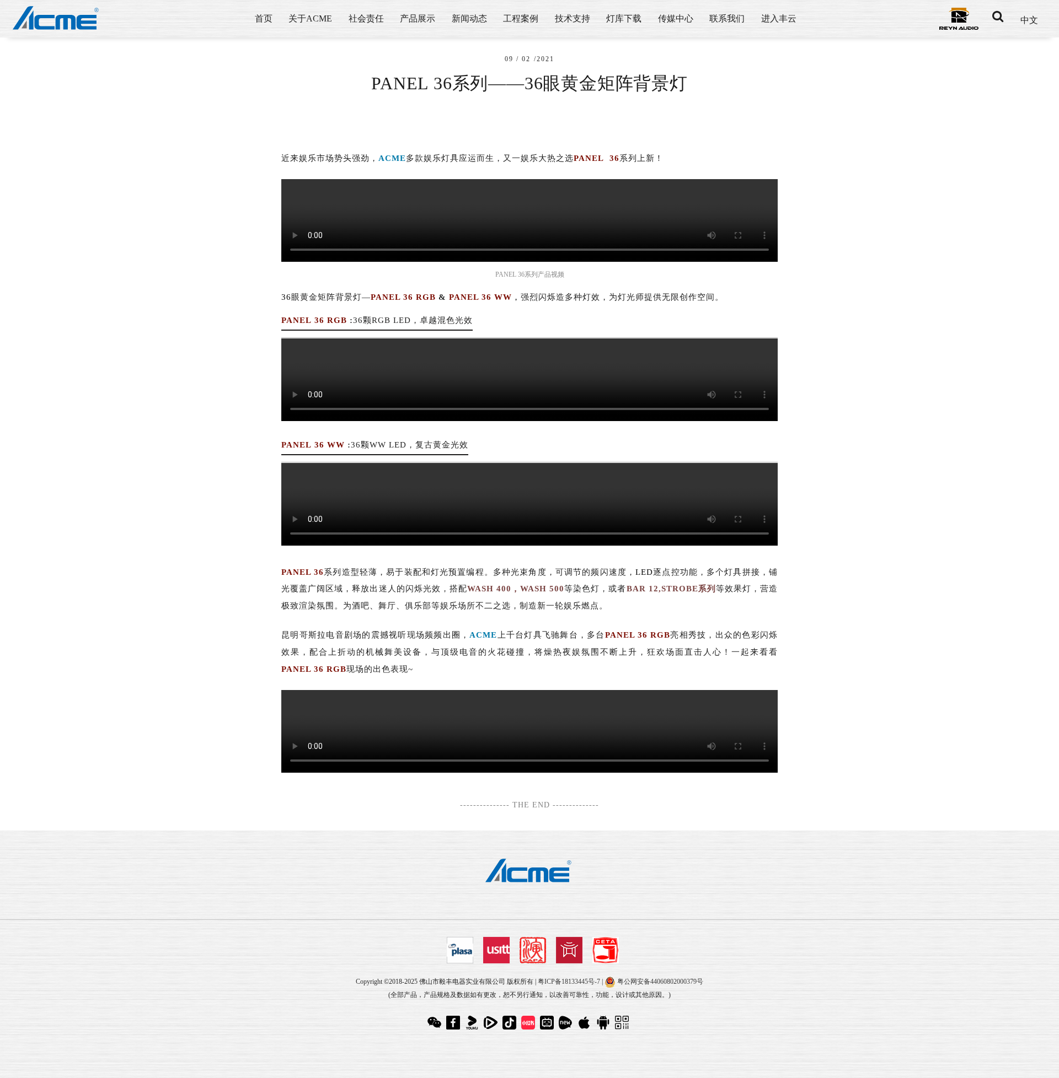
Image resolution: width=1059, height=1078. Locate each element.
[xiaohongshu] (529, 1021)
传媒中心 (675, 18)
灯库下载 (623, 18)
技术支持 (572, 18)
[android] (604, 1021)
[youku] (473, 1021)
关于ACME (310, 18)
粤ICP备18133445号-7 (569, 981)
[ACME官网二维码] (623, 1021)
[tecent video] (492, 1021)
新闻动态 (469, 18)
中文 (1029, 20)
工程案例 (520, 18)
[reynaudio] (958, 18)
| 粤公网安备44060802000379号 (652, 981)
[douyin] (510, 1021)
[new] (567, 1021)
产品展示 (417, 18)
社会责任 (366, 18)
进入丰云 (778, 18)
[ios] (585, 1021)
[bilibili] (548, 1021)
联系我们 (727, 18)
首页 (263, 18)
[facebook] (454, 1021)
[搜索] (998, 16)
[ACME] (57, 19)
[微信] (435, 1021)
